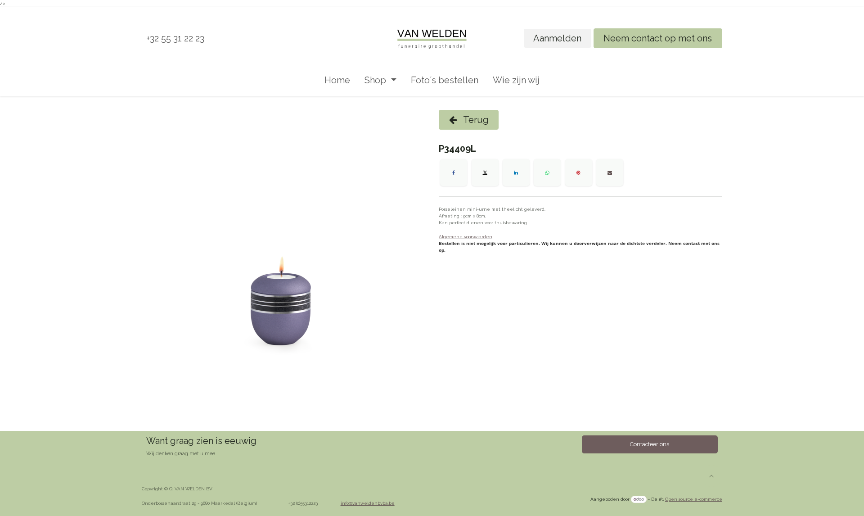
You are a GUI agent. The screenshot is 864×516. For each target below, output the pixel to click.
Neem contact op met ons (657, 38)
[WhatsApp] (547, 172)
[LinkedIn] (516, 172)
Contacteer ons (649, 444)
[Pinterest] (578, 172)
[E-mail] (609, 172)
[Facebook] (453, 172)
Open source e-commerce (693, 499)
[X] (485, 172)
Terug (475, 119)
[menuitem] (337, 80)
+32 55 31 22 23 (175, 38)
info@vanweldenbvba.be (368, 503)
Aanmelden (557, 38)
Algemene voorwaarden (465, 236)
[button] (711, 476)
